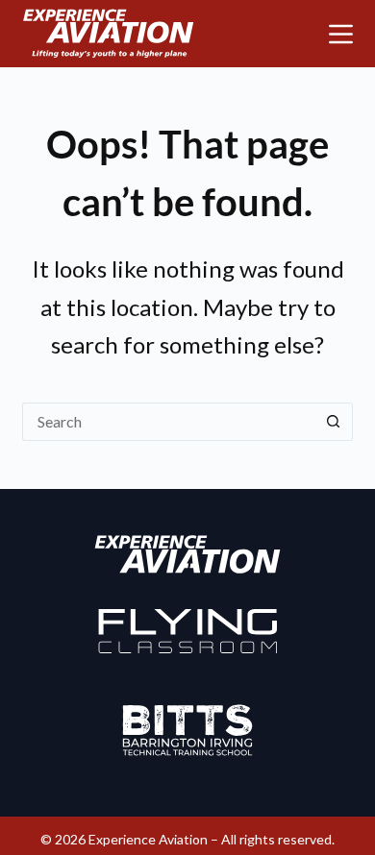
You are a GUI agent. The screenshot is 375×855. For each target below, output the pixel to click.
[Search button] (333, 422)
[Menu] (341, 34)
